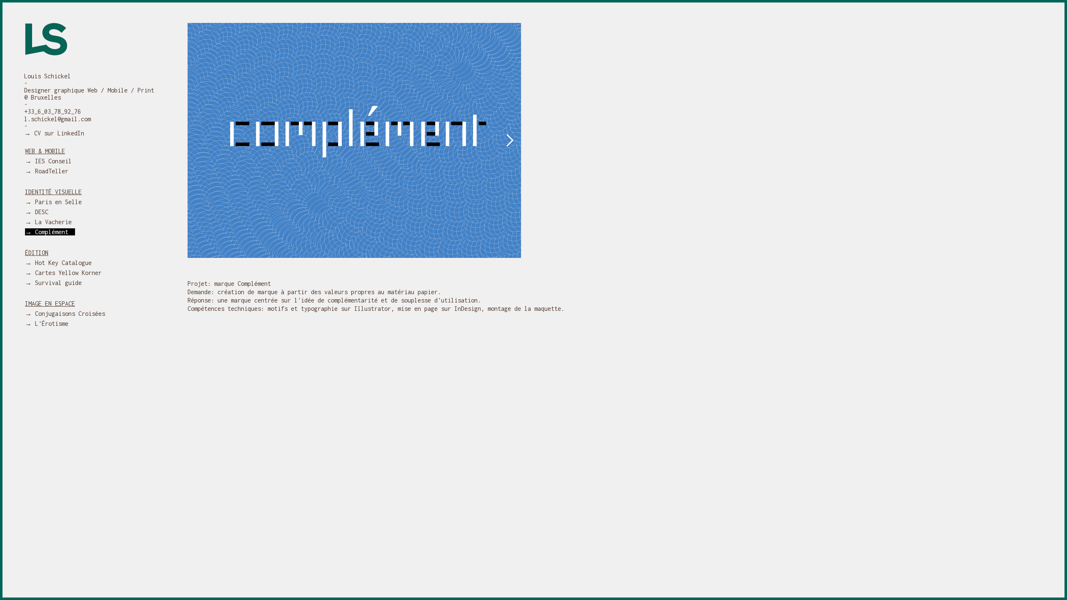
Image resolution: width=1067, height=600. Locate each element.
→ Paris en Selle (56, 201)
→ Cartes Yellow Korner (66, 272)
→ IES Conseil (51, 161)
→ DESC (40, 211)
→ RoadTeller (50, 171)
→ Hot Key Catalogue (61, 262)
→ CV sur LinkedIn (54, 133)
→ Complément (50, 231)
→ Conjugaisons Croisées (68, 313)
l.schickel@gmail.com (57, 118)
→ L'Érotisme (50, 323)
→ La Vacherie (51, 221)
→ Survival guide (56, 282)
